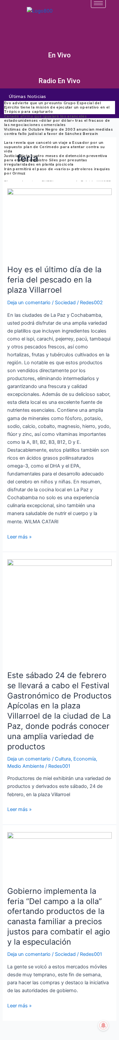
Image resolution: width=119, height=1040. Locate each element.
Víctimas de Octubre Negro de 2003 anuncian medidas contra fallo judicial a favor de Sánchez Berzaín (58, 131)
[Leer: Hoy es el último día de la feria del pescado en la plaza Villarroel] (59, 223)
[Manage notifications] (103, 1025)
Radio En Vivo (59, 81)
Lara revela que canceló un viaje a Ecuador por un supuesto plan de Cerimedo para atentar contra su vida (54, 147)
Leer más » (19, 536)
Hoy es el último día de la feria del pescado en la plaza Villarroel (54, 280)
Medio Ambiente (25, 766)
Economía (84, 759)
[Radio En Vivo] (59, 71)
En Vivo (59, 55)
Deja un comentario (29, 303)
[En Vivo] (59, 45)
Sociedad (65, 303)
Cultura (63, 759)
